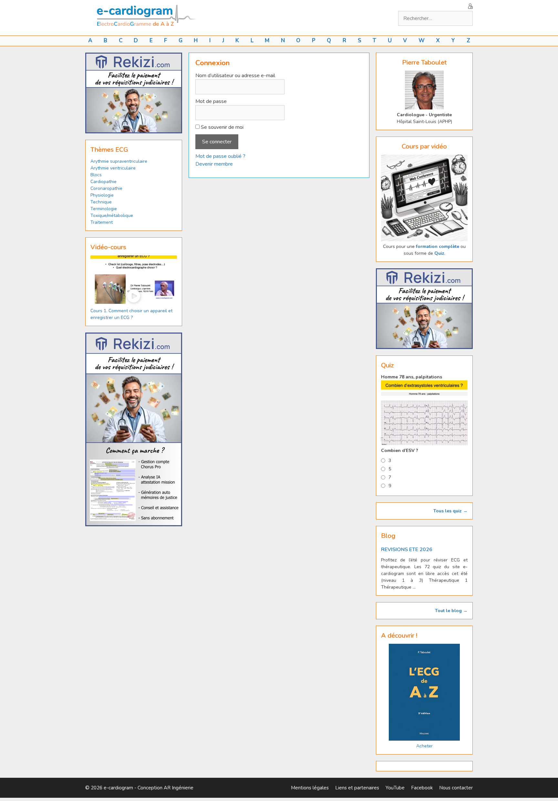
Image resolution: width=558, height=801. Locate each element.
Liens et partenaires (357, 788)
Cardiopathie (103, 182)
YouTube (395, 788)
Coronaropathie (106, 188)
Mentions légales (310, 788)
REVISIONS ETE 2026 (406, 549)
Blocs (96, 175)
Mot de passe (211, 101)
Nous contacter (456, 788)
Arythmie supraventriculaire (118, 161)
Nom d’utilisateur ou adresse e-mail (235, 75)
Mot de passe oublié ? (220, 156)
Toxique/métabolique (111, 215)
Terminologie (103, 209)
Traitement (101, 222)
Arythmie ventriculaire (113, 168)
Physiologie (102, 195)
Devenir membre (214, 164)
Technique (101, 202)
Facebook (422, 788)
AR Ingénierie (178, 788)
